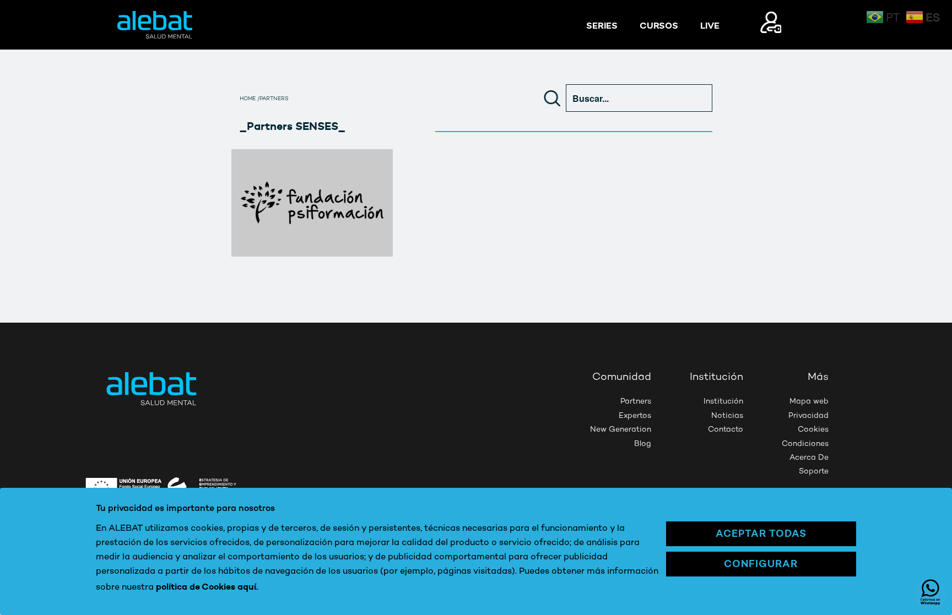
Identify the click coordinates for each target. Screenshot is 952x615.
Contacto (725, 429)
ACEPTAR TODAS (761, 533)
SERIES (602, 25)
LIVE (710, 25)
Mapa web (809, 401)
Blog (642, 444)
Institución (723, 401)
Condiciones (805, 444)
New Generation (620, 429)
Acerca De (809, 457)
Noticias (727, 416)
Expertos (635, 416)
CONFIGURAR (761, 563)
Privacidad (808, 416)
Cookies (813, 429)
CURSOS (659, 25)
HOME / (249, 99)
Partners (635, 401)
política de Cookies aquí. (207, 586)
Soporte (814, 471)
